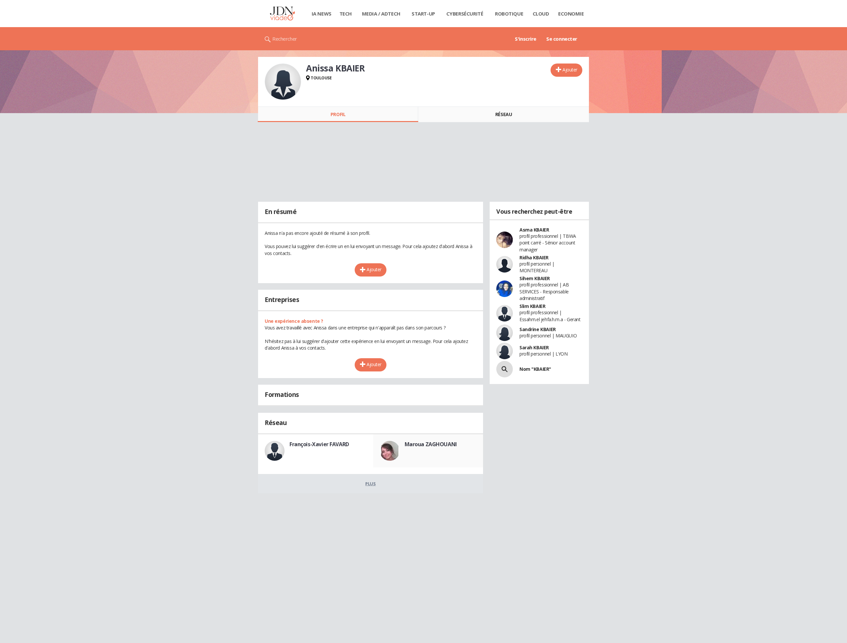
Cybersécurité (464, 13)
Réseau (503, 114)
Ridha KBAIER (534, 257)
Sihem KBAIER (534, 278)
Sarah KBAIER (534, 347)
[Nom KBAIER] (504, 369)
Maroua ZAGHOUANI (431, 444)
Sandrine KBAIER (537, 329)
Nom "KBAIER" (535, 369)
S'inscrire (525, 38)
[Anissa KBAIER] (283, 82)
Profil (338, 114)
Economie (571, 13)
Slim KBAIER (532, 306)
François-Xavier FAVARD (319, 444)
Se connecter (561, 38)
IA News (322, 13)
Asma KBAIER (534, 230)
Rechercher (284, 38)
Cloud (541, 13)
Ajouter (569, 69)
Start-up (423, 13)
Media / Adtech (381, 13)
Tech (345, 13)
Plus (370, 484)
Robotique (509, 13)
